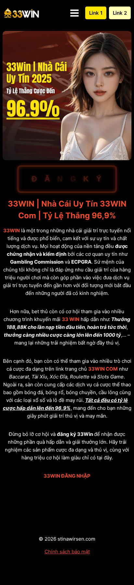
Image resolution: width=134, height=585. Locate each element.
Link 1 (95, 13)
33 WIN (70, 319)
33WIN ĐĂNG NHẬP (67, 476)
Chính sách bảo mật (67, 551)
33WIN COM (103, 369)
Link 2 (120, 13)
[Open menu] (74, 13)
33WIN (11, 230)
